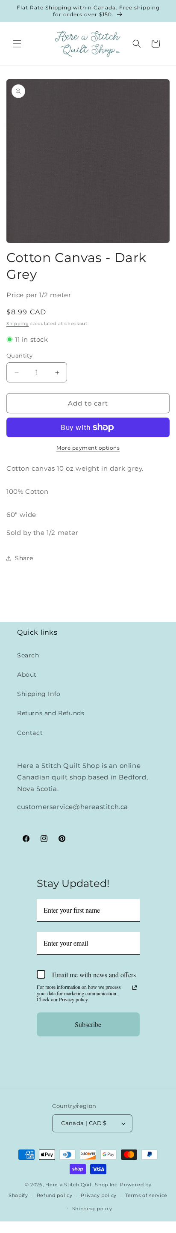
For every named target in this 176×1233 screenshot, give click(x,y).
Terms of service (146, 1195)
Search (28, 655)
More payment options (88, 448)
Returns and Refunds (50, 713)
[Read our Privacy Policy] (134, 987)
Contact (30, 733)
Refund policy (55, 1195)
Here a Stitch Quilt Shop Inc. (81, 1185)
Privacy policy (99, 1195)
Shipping (17, 323)
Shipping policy (92, 1209)
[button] (17, 43)
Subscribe (88, 1024)
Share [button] (24, 558)
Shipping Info (39, 694)
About (27, 674)
